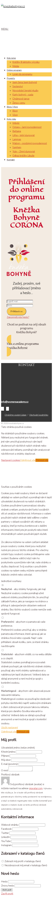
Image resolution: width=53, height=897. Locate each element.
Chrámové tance (20, 98)
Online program (14, 70)
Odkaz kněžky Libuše (23, 155)
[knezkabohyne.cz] (13, 6)
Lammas (16, 139)
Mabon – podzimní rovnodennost (29, 143)
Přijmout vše (41, 460)
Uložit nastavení (9, 727)
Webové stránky (10, 824)
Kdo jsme (11, 58)
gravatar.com (36, 788)
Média (15, 66)
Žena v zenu (18, 102)
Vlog (15, 115)
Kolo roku (11, 119)
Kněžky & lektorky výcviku (25, 62)
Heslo (4, 881)
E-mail (9, 764)
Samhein (16, 147)
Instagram (6, 845)
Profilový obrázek (10, 774)
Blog (15, 110)
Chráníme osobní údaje (15, 415)
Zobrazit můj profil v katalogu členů (23, 861)
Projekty (11, 78)
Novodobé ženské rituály (25, 90)
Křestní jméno (8, 751)
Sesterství (17, 86)
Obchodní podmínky (38, 415)
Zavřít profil (7, 893)
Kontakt (11, 159)
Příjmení (5, 755)
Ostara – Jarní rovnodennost (27, 127)
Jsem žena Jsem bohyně (24, 82)
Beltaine (16, 131)
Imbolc (16, 123)
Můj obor (5, 760)
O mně (4, 770)
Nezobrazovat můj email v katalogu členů (26, 865)
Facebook (6, 829)
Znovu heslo (7, 885)
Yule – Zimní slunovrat (23, 151)
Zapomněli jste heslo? (18, 317)
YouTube (6, 841)
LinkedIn (5, 837)
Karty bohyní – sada (22, 94)
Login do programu (22, 74)
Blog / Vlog (12, 106)
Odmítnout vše (27, 460)
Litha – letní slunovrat (23, 135)
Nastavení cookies (10, 460)
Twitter (5, 833)
